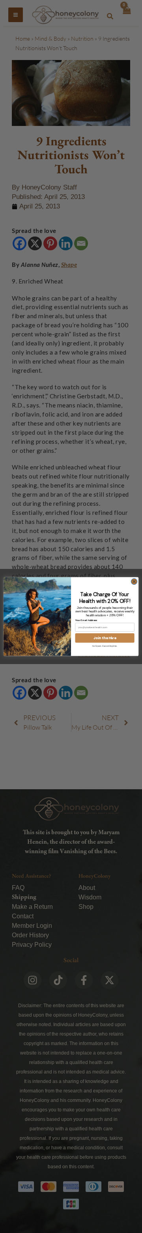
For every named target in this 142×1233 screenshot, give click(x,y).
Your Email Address (86, 620)
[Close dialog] (134, 581)
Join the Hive (104, 637)
